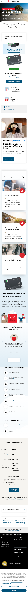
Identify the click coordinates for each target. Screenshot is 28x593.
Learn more (8, 159)
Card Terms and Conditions (13, 107)
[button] (1, 1)
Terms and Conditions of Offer (11, 509)
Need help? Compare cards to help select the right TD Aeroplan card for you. (14, 51)
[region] (14, 581)
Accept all (14, 590)
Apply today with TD (15, 82)
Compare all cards (10, 109)
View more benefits (14, 360)
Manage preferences (14, 586)
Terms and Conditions (13, 530)
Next (26, 341)
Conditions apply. (14, 77)
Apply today (15, 490)
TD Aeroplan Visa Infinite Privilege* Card (20, 522)
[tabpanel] (14, 342)
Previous (2, 341)
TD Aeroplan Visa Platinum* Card (17, 499)
